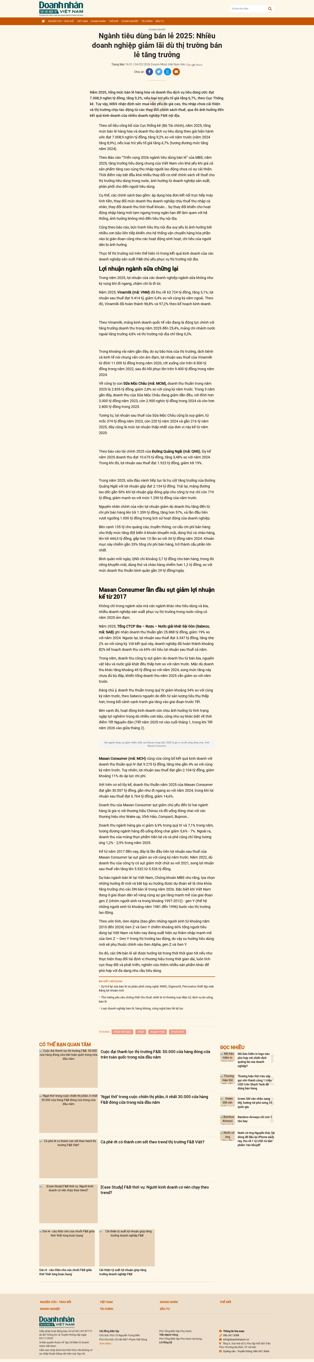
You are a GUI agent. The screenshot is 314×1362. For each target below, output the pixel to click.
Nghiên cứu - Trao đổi (61, 21)
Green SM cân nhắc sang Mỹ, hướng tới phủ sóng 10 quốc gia (255, 1103)
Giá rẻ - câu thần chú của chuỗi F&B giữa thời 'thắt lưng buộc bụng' (65, 1272)
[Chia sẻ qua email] (176, 71)
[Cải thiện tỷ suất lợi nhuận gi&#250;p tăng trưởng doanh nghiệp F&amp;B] (127, 1247)
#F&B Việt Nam (122, 1031)
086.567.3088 (231, 1335)
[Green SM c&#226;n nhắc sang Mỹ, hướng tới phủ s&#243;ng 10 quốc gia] (227, 1101)
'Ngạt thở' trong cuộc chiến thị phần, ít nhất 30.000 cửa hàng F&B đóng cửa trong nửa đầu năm (154, 1099)
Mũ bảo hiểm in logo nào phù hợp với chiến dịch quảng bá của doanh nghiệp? (254, 1060)
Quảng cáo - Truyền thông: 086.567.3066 (246, 1351)
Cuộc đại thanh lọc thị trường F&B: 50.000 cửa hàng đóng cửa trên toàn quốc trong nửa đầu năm (155, 1054)
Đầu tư (160, 21)
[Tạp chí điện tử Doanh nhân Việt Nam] (61, 8)
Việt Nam (82, 21)
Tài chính (146, 21)
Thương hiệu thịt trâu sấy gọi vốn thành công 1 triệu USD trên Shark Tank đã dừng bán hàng (255, 1082)
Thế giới (113, 21)
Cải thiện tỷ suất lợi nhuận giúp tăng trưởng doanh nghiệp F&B (122, 1272)
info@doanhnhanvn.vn (236, 1339)
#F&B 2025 (177, 1031)
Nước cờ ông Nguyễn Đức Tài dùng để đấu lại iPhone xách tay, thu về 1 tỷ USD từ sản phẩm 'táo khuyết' (256, 1139)
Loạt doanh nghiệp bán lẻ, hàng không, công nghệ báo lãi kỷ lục (142, 1008)
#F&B (141, 1031)
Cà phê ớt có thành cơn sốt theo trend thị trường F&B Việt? (152, 1141)
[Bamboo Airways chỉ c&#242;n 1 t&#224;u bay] (227, 1120)
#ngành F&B (157, 1031)
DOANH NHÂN (98, 21)
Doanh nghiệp (129, 21)
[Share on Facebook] (149, 71)
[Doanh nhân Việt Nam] (56, 1322)
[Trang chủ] (43, 21)
